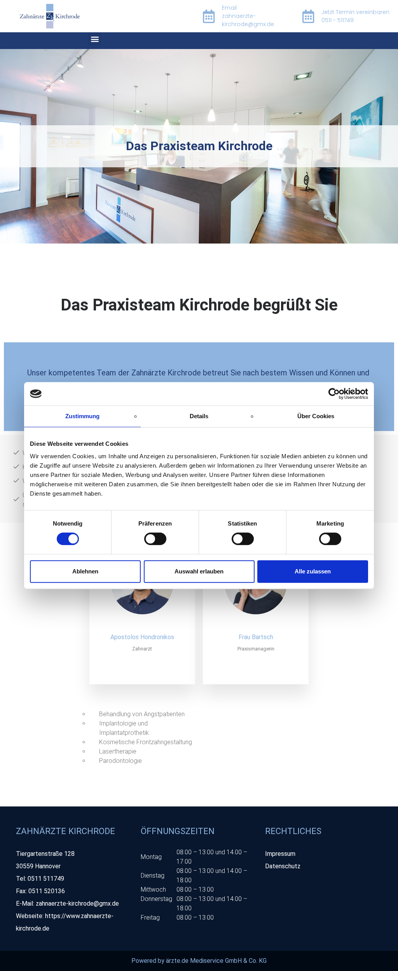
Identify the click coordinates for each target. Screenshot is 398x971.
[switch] (155, 539)
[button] (94, 38)
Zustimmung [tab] (82, 416)
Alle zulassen (313, 571)
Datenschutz (282, 866)
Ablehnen (85, 571)
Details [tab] (199, 416)
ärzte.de (177, 960)
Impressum (280, 853)
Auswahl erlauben (199, 571)
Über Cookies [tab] (315, 416)
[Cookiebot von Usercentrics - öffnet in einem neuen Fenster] (334, 394)
